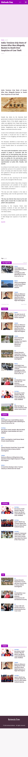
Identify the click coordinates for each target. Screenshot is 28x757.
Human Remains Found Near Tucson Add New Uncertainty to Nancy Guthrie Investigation (20, 356)
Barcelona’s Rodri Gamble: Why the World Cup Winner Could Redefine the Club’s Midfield (19, 396)
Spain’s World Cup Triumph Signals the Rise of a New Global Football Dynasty (20, 524)
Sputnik (3, 222)
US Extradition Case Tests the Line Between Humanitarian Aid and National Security (20, 383)
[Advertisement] (14, 21)
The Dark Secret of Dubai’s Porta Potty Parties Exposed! (19, 315)
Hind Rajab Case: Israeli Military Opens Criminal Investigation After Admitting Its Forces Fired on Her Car (20, 272)
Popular (4, 309)
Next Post (23, 304)
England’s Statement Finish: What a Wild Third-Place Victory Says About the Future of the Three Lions (20, 536)
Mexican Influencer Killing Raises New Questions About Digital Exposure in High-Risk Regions (19, 297)
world (6, 40)
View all (25, 262)
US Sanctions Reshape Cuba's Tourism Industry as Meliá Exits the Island (12, 467)
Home (2, 40)
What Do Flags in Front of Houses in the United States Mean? (20, 407)
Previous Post (5, 304)
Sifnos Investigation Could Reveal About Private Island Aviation (20, 285)
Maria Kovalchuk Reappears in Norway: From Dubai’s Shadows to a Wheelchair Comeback (20, 342)
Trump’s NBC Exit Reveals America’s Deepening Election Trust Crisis (19, 608)
